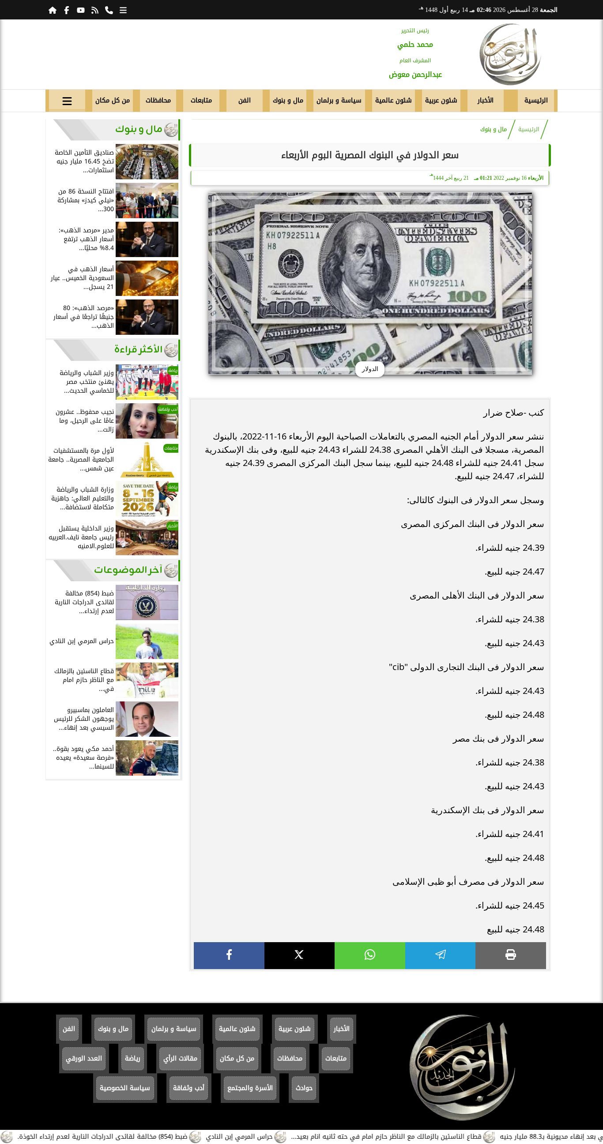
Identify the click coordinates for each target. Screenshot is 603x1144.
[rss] (95, 10)
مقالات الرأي (180, 1058)
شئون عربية (441, 100)
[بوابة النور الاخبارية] (510, 54)
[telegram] (440, 955)
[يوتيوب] (81, 10)
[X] (299, 955)
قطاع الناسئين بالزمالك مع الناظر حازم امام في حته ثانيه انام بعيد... (415, 1137)
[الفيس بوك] (67, 10)
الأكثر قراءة (138, 350)
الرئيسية (536, 100)
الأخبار (486, 100)
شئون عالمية (393, 100)
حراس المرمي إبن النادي (267, 1137)
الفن (244, 100)
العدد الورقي (84, 1058)
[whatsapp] (370, 955)
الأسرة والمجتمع (250, 1088)
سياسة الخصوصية (125, 1088)
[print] (510, 955)
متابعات (201, 100)
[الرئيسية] (52, 10)
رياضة (132, 1058)
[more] (123, 10)
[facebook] (229, 955)
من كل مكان (112, 100)
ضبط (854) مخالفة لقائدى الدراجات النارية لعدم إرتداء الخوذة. (131, 1137)
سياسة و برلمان (339, 100)
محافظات (158, 100)
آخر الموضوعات (128, 570)
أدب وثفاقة (188, 1088)
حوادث (304, 1088)
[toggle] (67, 99)
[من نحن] (109, 10)
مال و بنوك (288, 100)
